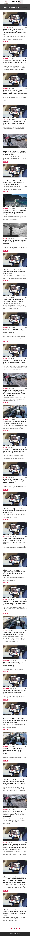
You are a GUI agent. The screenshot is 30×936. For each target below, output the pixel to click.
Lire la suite (5, 41)
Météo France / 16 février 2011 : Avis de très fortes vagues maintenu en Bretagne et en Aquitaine (14, 182)
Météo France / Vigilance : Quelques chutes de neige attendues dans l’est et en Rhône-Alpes (14, 152)
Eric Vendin (5, 149)
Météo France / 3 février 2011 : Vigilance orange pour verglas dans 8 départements (14, 271)
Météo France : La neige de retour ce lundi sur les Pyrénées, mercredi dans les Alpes (15, 242)
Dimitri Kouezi (5, 27)
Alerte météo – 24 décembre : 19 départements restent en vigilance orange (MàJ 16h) (13, 664)
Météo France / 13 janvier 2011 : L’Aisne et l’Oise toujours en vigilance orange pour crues (15, 481)
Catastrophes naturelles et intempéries (11, 25)
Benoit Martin (5, 716)
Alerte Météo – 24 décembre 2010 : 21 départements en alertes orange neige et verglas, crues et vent (15, 720)
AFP (3, 875)
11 (23, 928)
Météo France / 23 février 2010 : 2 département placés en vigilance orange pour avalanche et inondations (15, 92)
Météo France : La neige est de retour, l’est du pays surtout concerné (15, 422)
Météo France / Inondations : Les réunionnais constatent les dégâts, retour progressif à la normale (14, 301)
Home (19, 7)
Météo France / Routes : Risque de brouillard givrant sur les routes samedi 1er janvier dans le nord (13, 634)
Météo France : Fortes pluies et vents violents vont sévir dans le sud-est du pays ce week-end (14, 62)
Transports (6, 628)
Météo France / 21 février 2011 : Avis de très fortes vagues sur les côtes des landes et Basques (14, 123)
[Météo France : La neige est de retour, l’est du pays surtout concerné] (15, 411)
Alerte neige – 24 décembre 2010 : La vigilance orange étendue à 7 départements (14, 692)
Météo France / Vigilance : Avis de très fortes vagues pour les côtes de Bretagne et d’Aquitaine (15, 212)
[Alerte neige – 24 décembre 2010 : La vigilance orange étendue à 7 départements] (15, 680)
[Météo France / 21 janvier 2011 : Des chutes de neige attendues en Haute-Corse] (15, 350)
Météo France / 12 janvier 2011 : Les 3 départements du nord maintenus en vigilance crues (14, 510)
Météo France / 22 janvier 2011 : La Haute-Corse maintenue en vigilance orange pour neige (14, 331)
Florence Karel (5, 58)
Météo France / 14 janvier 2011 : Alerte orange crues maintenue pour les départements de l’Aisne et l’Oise (15, 451)
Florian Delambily (6, 536)
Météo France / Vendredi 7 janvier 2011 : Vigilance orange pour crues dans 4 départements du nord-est (15, 603)
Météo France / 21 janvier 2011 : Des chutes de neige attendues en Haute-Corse (14, 362)
